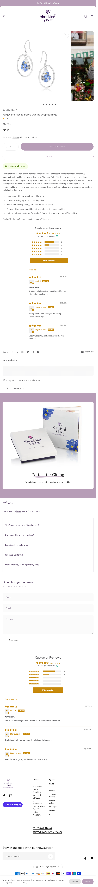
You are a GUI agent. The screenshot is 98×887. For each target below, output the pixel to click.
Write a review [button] (48, 260)
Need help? (89, 352)
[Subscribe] (50, 856)
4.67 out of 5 (54, 233)
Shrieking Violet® (10, 110)
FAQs (18, 511)
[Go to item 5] (52, 104)
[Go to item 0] (40, 104)
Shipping (16, 137)
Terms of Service (52, 795)
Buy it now (48, 156)
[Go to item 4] (49, 104)
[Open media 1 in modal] (66, 35)
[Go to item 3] (46, 104)
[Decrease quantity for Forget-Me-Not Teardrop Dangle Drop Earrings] (6, 146)
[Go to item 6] (55, 104)
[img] (35, 277)
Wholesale (53, 807)
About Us (52, 811)
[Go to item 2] (43, 104)
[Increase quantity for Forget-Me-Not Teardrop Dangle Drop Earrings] (16, 146)
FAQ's (51, 814)
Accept (87, 881)
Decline (75, 881)
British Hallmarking (33, 380)
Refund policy (52, 802)
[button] (37, 242)
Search (52, 791)
